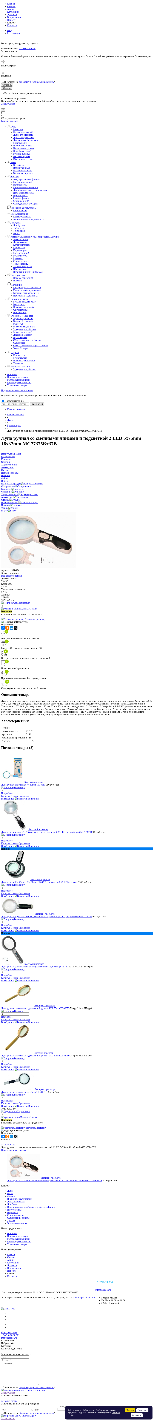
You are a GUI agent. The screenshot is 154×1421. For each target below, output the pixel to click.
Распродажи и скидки (18, 380)
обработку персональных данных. (36, 82)
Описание (6, 491)
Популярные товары (17, 377)
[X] (15, 628)
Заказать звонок (27, 48)
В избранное (7, 798)
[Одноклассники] (7, 628)
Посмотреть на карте (84, 1297)
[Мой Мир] (11, 628)
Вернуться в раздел (11, 483)
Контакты (12, 25)
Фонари (11, 1196)
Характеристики (9, 494)
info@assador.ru (103, 1290)
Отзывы (11, 6)
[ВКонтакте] (3, 628)
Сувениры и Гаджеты (18, 1218)
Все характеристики (11, 575)
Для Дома (12, 1204)
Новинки (12, 374)
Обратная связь (9, 1332)
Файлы (4, 508)
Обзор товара (8, 486)
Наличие (5, 505)
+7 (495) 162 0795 (10, 1335)
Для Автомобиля (16, 1201)
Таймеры (18, 228)
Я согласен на (29, 82)
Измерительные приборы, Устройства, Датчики (31, 1207)
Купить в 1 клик (28, 608)
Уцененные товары (17, 385)
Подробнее (6, 793)
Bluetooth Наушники (24, 326)
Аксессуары (7, 497)
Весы (10, 1193)
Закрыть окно (8, 104)
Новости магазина (14, 401)
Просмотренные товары (13, 1150)
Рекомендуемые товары (19, 382)
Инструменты (14, 1209)
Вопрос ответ (14, 17)
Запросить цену (28, 1415)
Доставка (12, 14)
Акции (10, 9)
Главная (11, 3)
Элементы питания (17, 1223)
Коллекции (13, 12)
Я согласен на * (29, 1387)
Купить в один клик (34, 1390)
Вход (9, 30)
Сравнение (24, 796)
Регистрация (13, 33)
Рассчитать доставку (35, 619)
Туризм (11, 1220)
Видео (4, 510)
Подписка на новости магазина (17, 390)
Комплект (6, 489)
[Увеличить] (38, 567)
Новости (11, 20)
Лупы (10, 1190)
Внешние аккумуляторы (19, 1199)
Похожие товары (9, 502)
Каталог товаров (9, 121)
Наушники (12, 1212)
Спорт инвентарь (16, 1215)
